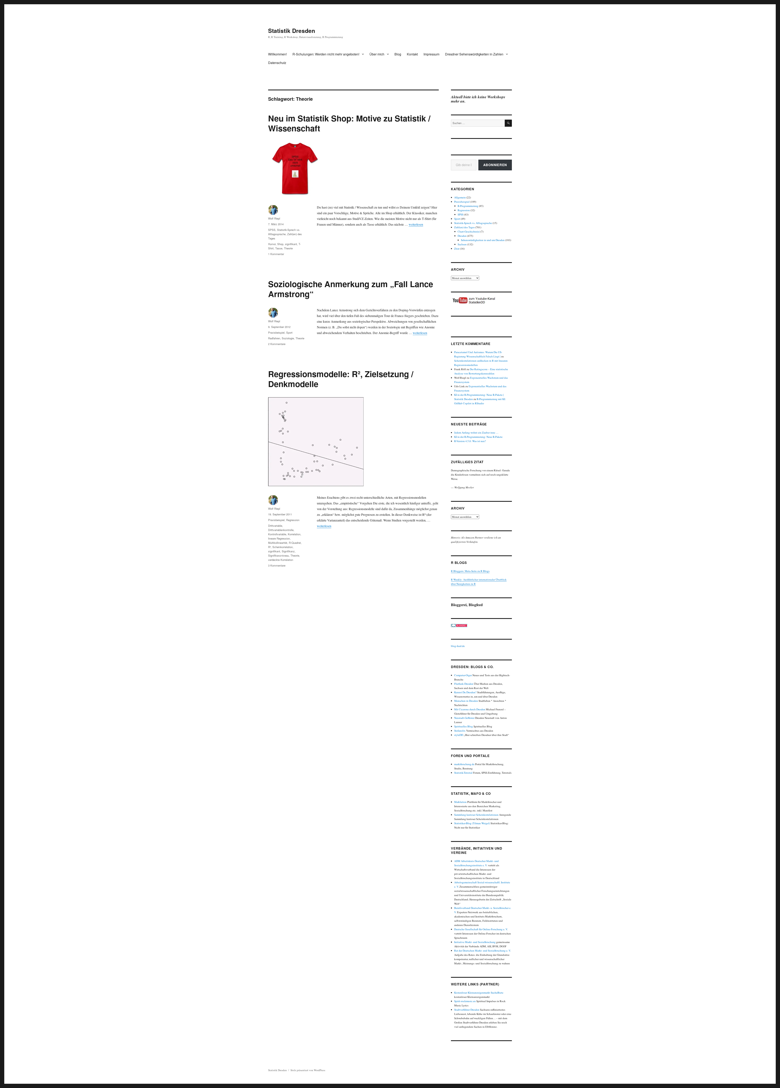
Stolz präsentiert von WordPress (307, 1070)
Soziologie (288, 338)
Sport (289, 332)
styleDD (458, 735)
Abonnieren (495, 164)
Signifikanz (288, 551)
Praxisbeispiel (276, 332)
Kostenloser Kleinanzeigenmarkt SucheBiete (478, 992)
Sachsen (462, 244)
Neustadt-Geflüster (464, 718)
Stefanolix (460, 730)
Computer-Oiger (463, 675)
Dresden (462, 236)
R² (269, 547)
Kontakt (412, 54)
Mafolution (460, 802)
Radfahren (274, 338)
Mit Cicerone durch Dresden (469, 709)
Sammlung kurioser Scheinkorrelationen (476, 815)
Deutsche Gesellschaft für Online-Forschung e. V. (481, 929)
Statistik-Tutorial (463, 772)
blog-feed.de (458, 646)
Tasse (278, 248)
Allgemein (460, 197)
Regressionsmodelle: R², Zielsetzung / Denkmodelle (340, 378)
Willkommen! (277, 54)
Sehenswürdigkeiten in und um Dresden (483, 240)
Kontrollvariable (277, 534)
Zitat (456, 248)
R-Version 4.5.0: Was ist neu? (470, 441)
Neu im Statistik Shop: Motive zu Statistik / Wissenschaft (349, 123)
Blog (397, 54)
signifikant (291, 244)
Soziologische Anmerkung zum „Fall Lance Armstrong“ (350, 289)
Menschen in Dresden (466, 701)
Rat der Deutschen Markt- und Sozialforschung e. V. (482, 950)
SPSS (271, 230)
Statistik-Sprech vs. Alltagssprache (473, 223)
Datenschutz (277, 62)
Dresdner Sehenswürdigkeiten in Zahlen (474, 54)
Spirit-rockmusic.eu (465, 1001)
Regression (292, 520)
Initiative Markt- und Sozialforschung (475, 942)
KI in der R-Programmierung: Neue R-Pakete (478, 437)
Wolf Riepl (274, 218)
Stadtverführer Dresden (466, 1009)
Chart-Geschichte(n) (469, 231)
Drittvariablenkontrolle (281, 530)
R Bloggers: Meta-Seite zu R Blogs (470, 571)
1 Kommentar (276, 254)
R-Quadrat (295, 543)
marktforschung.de (464, 764)
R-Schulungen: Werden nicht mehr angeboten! (325, 54)
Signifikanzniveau (278, 555)
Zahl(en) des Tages (464, 227)
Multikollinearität (277, 543)
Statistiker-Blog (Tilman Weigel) (472, 823)
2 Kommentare (276, 344)
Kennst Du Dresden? (465, 692)
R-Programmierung (468, 206)
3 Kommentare (276, 565)
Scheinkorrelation (282, 547)
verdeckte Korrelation (280, 560)
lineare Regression (279, 538)
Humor (272, 244)
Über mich (376, 54)
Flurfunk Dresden (463, 684)
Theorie (288, 248)
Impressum (431, 54)
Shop (280, 244)
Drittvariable (275, 526)
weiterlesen (416, 224)
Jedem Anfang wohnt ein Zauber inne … (476, 432)
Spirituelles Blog (463, 726)
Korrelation (294, 534)
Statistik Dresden (291, 30)
